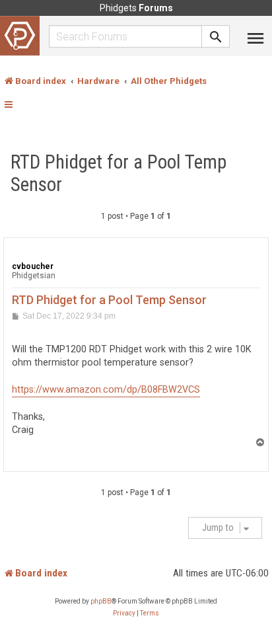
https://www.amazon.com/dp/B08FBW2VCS (106, 389)
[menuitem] (124, 613)
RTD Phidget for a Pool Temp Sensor (118, 173)
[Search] (216, 36)
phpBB (101, 601)
